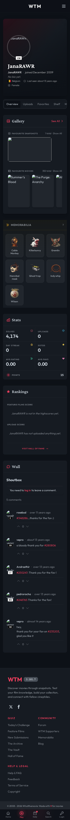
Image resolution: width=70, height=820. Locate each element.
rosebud (21, 512)
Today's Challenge (19, 725)
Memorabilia (45, 737)
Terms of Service (18, 785)
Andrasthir (23, 567)
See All (55, 121)
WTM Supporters (48, 731)
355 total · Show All (52, 170)
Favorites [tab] (43, 104)
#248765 (22, 600)
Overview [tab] (12, 104)
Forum (42, 725)
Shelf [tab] (57, 104)
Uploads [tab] (28, 104)
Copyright (14, 791)
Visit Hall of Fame (33, 448)
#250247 (22, 572)
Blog (41, 743)
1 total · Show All (53, 133)
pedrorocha (24, 594)
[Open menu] (64, 6)
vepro (20, 540)
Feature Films (16, 731)
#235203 (53, 631)
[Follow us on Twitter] (11, 707)
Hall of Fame (15, 756)
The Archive (15, 743)
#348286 (22, 518)
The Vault (13, 750)
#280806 (50, 545)
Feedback (14, 779)
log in (27, 490)
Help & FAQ (14, 773)
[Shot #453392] (30, 149)
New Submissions (18, 737)
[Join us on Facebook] (19, 707)
